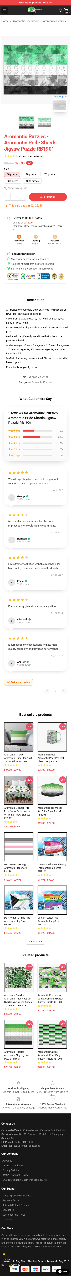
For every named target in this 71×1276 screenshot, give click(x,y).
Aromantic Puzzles (54, 21)
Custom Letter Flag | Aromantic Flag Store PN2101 (49, 921)
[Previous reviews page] (47, 691)
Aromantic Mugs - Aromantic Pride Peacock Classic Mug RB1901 (51, 758)
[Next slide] (64, 69)
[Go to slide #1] (26, 122)
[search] (61, 10)
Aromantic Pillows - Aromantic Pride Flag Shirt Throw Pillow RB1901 (18, 758)
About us (7, 1160)
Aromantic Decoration (26, 21)
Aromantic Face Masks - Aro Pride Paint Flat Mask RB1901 (51, 811)
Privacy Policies (10, 1170)
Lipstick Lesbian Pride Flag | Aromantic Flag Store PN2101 (52, 868)
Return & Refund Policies (15, 1205)
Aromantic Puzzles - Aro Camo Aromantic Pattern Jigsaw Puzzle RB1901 (51, 998)
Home (5, 21)
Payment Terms (10, 1200)
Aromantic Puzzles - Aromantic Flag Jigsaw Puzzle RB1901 (16, 1055)
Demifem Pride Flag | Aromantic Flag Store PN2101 (15, 868)
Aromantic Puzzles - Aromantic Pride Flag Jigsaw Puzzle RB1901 (50, 1055)
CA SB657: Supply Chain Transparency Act (24, 1179)
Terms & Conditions (12, 1165)
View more (35, 941)
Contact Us (8, 1210)
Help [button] (65, 1272)
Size (6, 168)
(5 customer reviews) (30, 156)
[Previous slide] (6, 69)
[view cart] (66, 10)
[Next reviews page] (64, 691)
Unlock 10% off (7, 1261)
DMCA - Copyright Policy (15, 1175)
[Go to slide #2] (44, 122)
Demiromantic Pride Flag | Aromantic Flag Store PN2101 (17, 921)
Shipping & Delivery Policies (16, 1195)
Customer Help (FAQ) (13, 1214)
